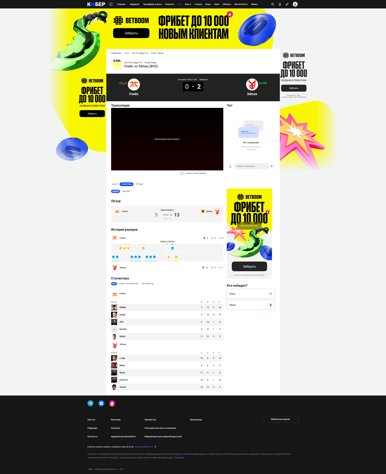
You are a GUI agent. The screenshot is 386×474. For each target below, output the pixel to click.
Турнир (139, 184)
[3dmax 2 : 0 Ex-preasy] (260, 83)
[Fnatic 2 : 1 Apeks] (121, 83)
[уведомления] (279, 4)
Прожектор (150, 419)
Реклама (115, 428)
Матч (114, 184)
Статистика (126, 184)
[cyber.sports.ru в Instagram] (112, 404)
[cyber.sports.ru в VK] (102, 404)
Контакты (92, 436)
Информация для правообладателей (163, 436)
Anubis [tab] (115, 191)
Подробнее (179, 457)
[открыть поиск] (272, 4)
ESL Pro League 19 (140, 53)
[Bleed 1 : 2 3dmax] (263, 83)
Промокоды (196, 419)
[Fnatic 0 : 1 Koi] (124, 84)
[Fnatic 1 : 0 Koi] (120, 83)
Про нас (91, 419)
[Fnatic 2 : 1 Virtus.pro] (126, 83)
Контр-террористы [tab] (128, 284)
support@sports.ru (144, 447)
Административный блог (123, 436)
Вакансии (116, 419)
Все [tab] (114, 284)
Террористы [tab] (147, 284)
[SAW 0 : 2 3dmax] (266, 83)
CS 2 (127, 53)
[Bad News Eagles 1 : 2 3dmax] (264, 83)
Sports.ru (95, 454)
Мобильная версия (280, 419)
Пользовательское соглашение (160, 428)
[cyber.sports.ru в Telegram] (91, 404)
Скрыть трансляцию (196, 173)
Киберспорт (116, 53)
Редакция (92, 428)
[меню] (111, 4)
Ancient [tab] (126, 191)
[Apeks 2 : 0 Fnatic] (123, 84)
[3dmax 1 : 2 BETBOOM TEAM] (261, 84)
